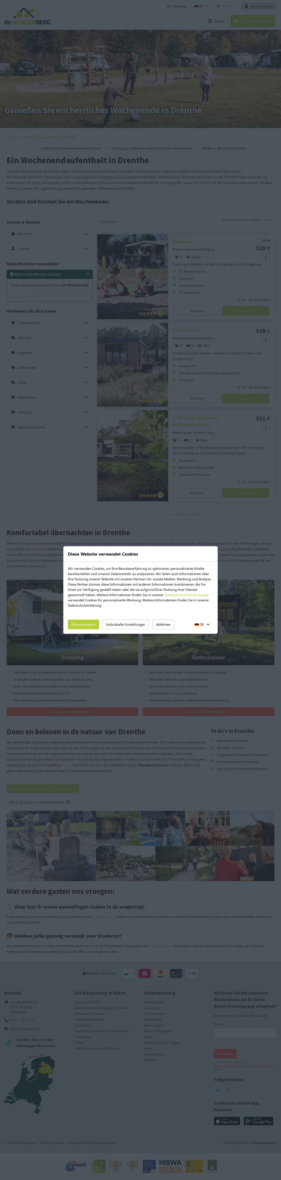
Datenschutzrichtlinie (180, 594)
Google (203, 594)
